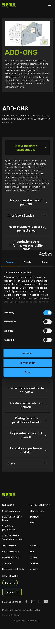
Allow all (27, 353)
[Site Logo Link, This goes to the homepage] (9, 5)
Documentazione (10, 557)
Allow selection (27, 362)
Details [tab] (27, 262)
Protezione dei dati (11, 610)
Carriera (34, 569)
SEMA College (37, 511)
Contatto (10, 583)
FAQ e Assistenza (11, 551)
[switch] (47, 321)
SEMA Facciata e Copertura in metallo (12, 537)
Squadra (34, 563)
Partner (33, 557)
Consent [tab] (10, 262)
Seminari (34, 516)
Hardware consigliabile (13, 569)
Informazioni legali (11, 615)
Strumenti (7, 563)
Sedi (32, 551)
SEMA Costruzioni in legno (12, 518)
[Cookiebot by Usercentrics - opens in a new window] (39, 254)
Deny (27, 372)
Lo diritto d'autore (32, 610)
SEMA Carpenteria (11, 511)
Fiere (32, 522)
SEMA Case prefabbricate (9, 527)
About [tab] (45, 262)
